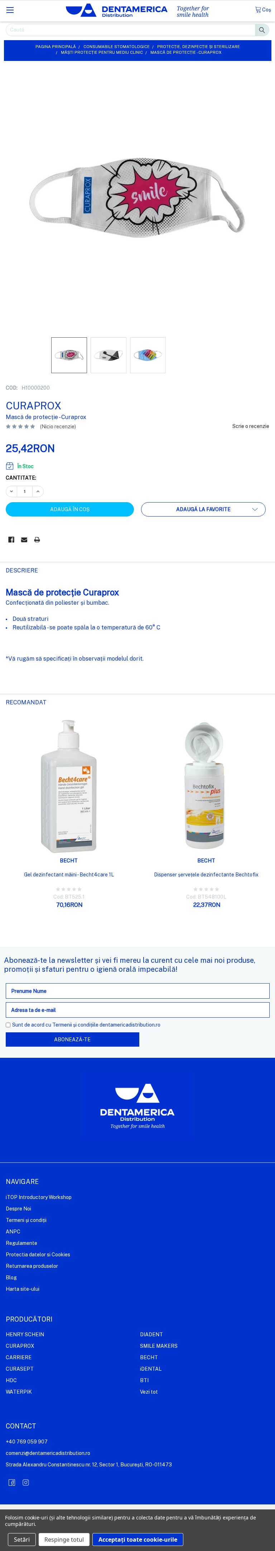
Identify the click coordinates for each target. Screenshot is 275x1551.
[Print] (37, 539)
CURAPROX (20, 1346)
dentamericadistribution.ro (130, 1025)
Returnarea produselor (32, 1266)
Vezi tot (149, 1392)
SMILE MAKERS (159, 1346)
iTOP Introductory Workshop (39, 1197)
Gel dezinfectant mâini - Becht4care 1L (69, 874)
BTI (144, 1380)
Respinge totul (64, 1539)
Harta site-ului (22, 1289)
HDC (11, 1380)
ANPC (13, 1231)
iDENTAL (150, 1369)
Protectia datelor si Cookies (38, 1254)
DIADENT (151, 1334)
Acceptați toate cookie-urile (137, 1539)
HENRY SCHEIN (25, 1334)
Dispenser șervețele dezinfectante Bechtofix (206, 874)
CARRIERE (19, 1357)
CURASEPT (20, 1369)
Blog (11, 1277)
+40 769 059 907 (27, 1442)
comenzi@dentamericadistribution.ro (48, 1453)
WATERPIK (19, 1392)
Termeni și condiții (26, 1220)
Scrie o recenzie (250, 426)
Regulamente (21, 1243)
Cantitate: (21, 478)
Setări (22, 1539)
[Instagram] (26, 1482)
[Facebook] (11, 539)
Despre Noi (18, 1209)
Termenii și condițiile (75, 1025)
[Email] (24, 539)
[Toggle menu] (10, 10)
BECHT (149, 1357)
